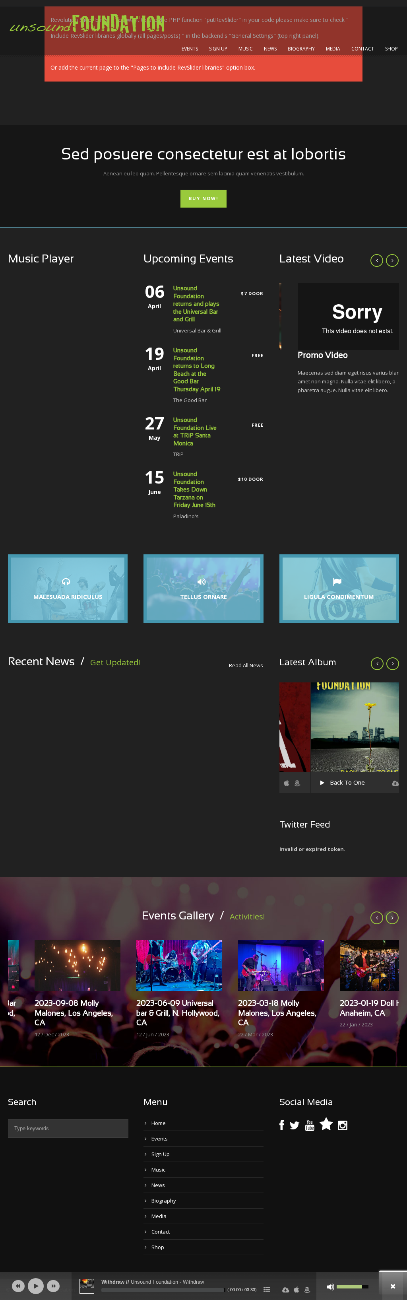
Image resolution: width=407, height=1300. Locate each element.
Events (190, 48)
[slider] (163, 1290)
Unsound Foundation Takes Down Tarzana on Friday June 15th (194, 490)
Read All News (246, 665)
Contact (362, 48)
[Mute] (331, 1287)
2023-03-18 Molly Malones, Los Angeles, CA (250, 1013)
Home (158, 1123)
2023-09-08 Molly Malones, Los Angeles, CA (47, 1013)
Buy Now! (203, 198)
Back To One (315, 782)
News (270, 48)
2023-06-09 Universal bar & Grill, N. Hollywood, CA (151, 1013)
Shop (391, 48)
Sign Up (218, 48)
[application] (203, 1286)
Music (245, 48)
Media (333, 48)
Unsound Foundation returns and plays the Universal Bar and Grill (196, 304)
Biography (301, 48)
